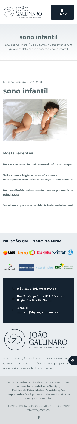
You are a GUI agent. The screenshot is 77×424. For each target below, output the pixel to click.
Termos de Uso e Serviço (43, 386)
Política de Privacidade (27, 390)
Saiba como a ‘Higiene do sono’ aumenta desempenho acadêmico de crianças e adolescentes (38, 177)
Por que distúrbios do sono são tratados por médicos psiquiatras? (38, 192)
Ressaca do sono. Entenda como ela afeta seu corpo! (37, 164)
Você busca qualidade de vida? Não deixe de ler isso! (38, 205)
